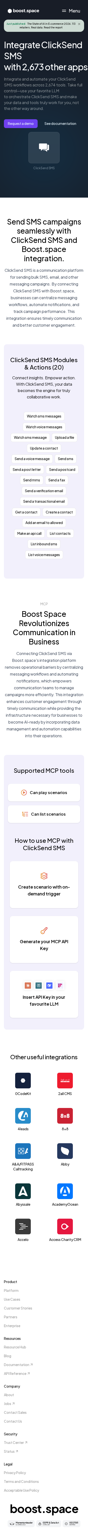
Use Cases (12, 1299)
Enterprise (12, 1325)
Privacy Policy (15, 1472)
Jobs (7, 1403)
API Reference (15, 1373)
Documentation (16, 1364)
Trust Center (14, 1442)
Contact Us (13, 1421)
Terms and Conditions (21, 1481)
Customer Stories (18, 1308)
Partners (10, 1317)
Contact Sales (15, 1412)
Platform (11, 1290)
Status (9, 1451)
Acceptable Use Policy (21, 1490)
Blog (7, 1356)
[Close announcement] (79, 24)
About (9, 1394)
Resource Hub (15, 1347)
